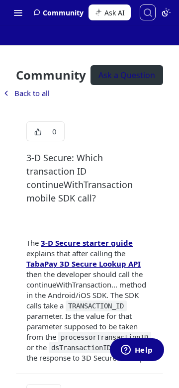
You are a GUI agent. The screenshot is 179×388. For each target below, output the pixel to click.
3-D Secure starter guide (87, 243)
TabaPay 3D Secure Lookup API (83, 264)
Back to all (26, 93)
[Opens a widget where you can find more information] (136, 350)
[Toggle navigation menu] (18, 12)
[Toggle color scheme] (166, 12)
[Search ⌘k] (148, 12)
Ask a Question (126, 75)
